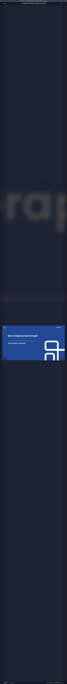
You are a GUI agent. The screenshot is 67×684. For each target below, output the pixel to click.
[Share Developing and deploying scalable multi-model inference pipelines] (57, 682)
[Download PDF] (62, 682)
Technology (50, 682)
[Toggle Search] (62, 3)
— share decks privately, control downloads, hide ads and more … (33, 0)
